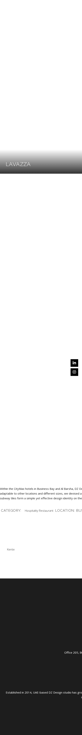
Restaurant (46, 510)
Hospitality (31, 510)
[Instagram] (74, 372)
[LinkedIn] (74, 363)
